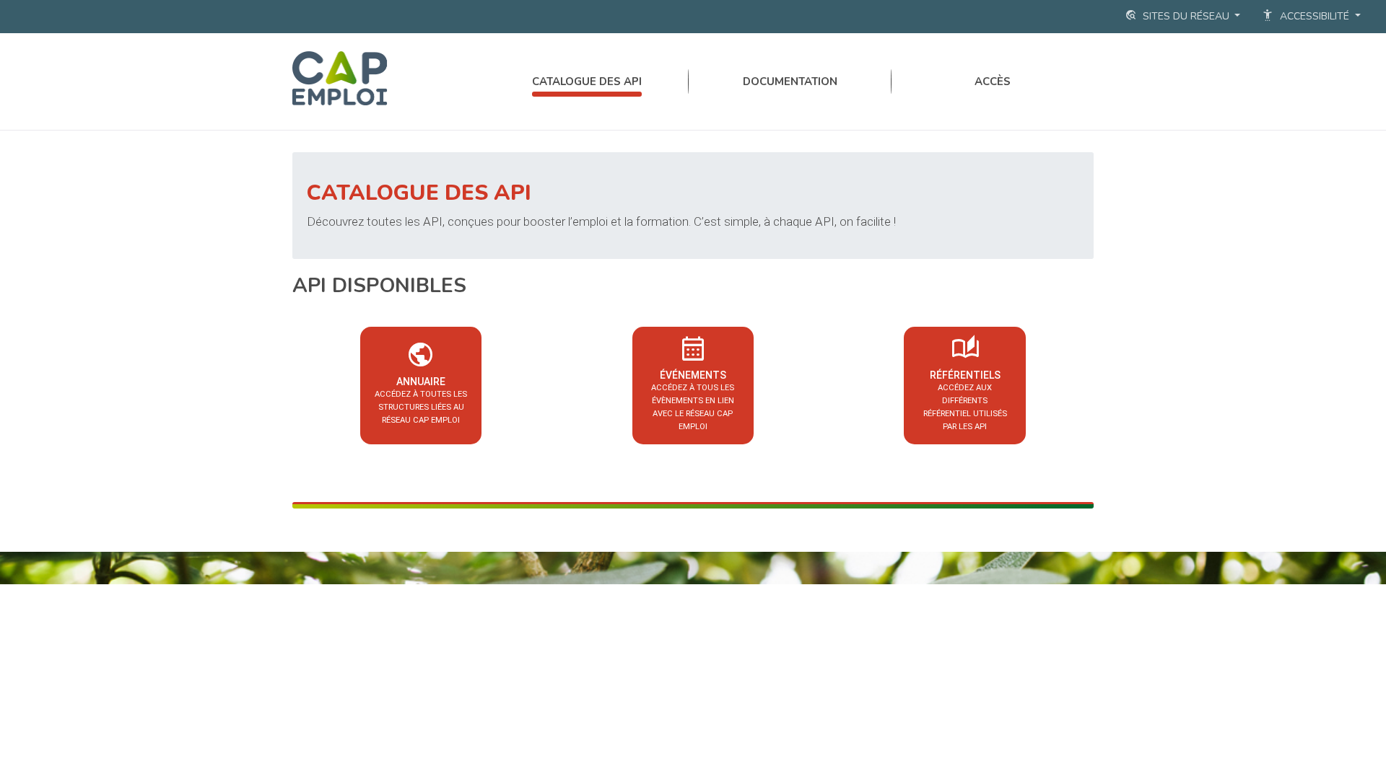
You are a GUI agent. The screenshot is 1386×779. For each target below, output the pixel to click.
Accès (993, 81)
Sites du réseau (1178, 15)
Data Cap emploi (389, 78)
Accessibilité (1307, 15)
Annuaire (421, 381)
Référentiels (965, 381)
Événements (692, 381)
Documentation (790, 81)
